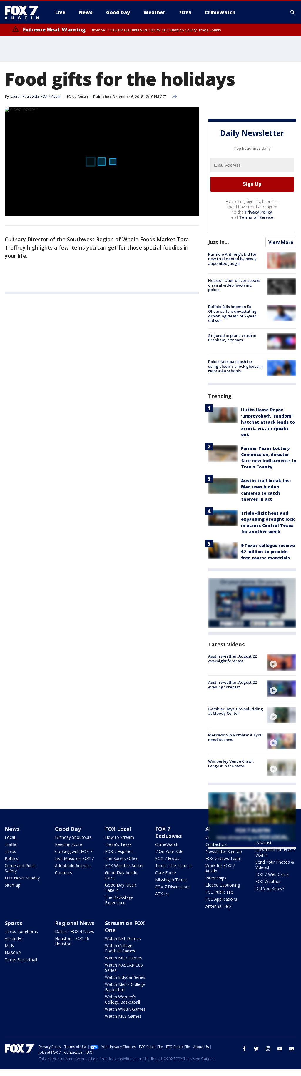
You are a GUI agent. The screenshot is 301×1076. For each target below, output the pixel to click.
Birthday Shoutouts (73, 837)
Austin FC (14, 938)
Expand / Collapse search (292, 12)
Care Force (165, 872)
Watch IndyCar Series (125, 977)
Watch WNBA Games (125, 1009)
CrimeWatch (166, 844)
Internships (215, 878)
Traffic (11, 844)
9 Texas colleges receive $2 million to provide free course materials (268, 552)
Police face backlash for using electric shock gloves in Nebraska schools (235, 366)
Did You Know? (269, 888)
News (12, 828)
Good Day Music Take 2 (121, 887)
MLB (9, 945)
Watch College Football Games (120, 948)
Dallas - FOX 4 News (74, 931)
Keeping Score (68, 844)
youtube (280, 1048)
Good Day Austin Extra (121, 875)
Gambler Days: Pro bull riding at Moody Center (235, 711)
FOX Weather (268, 881)
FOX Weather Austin (124, 865)
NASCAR (13, 952)
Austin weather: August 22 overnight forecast (232, 658)
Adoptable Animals (73, 865)
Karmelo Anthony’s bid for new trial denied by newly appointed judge (232, 259)
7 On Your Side (169, 851)
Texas (10, 851)
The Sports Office (121, 858)
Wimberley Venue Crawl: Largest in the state (231, 764)
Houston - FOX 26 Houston (72, 941)
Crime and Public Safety (20, 868)
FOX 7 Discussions (172, 886)
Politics (11, 858)
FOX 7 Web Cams (272, 874)
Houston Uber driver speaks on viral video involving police (234, 285)
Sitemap (12, 885)
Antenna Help (218, 906)
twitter (256, 1048)
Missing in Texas (171, 879)
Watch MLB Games (123, 958)
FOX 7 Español (119, 851)
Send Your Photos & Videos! (274, 864)
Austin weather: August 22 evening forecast (232, 685)
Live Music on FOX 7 (74, 858)
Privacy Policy (258, 212)
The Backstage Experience (119, 899)
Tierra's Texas (118, 844)
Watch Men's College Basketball (125, 987)
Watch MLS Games (123, 1016)
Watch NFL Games (123, 938)
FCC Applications (221, 899)
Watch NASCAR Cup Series (124, 967)
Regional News (74, 923)
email (291, 1048)
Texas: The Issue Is (173, 865)
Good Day (68, 828)
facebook (244, 1048)
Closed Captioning (222, 885)
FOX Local (118, 828)
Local (10, 837)
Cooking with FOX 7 (73, 851)
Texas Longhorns (21, 931)
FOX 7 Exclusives (168, 832)
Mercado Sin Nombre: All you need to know (235, 737)
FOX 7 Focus (167, 858)
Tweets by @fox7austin (234, 856)
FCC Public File (219, 892)
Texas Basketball (21, 959)
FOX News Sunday (22, 878)
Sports (13, 923)
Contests (63, 872)
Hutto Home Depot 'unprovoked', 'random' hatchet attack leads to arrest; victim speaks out (268, 422)
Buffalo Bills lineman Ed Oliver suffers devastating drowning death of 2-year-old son (233, 313)
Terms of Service (256, 217)
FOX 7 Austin (77, 96)
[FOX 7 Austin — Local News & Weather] (24, 12)
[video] (281, 662)
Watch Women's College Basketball (122, 999)
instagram (268, 1048)
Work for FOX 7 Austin (220, 868)
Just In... (218, 241)
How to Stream (119, 837)
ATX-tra (162, 894)
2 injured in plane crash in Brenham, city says (232, 338)
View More (280, 242)
